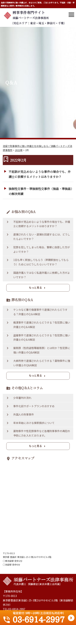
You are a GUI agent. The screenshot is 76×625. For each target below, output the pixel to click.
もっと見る (38, 288)
